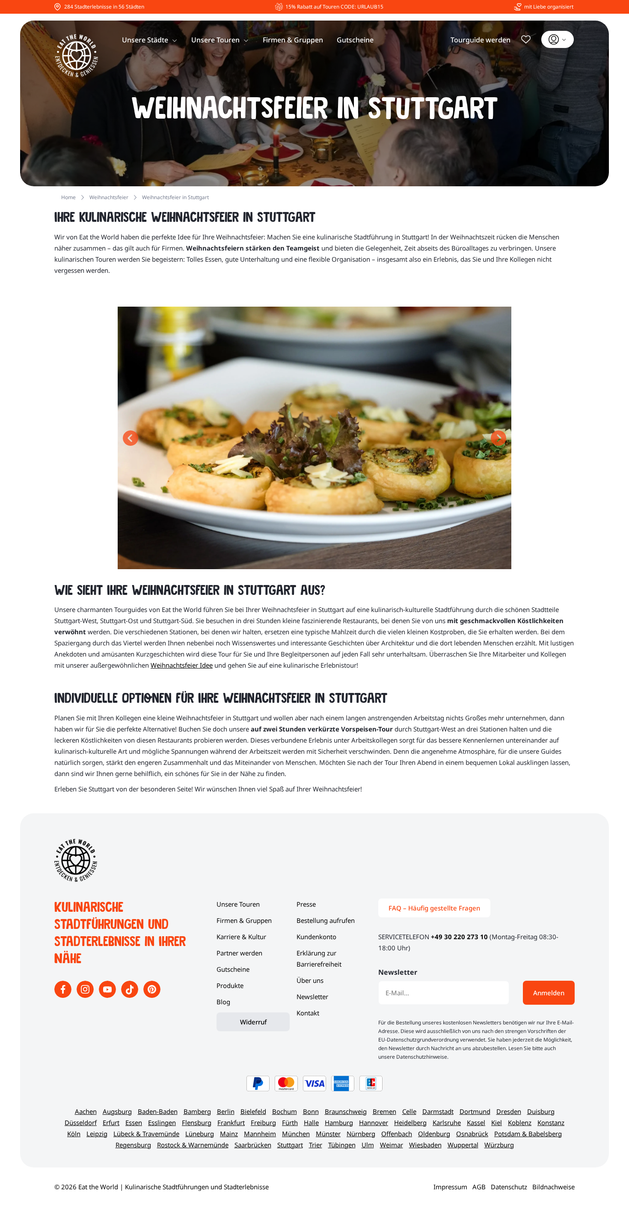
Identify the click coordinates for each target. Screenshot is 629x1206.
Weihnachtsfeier (108, 197)
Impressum (450, 1186)
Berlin (225, 1111)
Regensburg (133, 1144)
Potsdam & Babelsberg (528, 1133)
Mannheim (260, 1133)
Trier (315, 1144)
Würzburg (499, 1144)
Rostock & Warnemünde (192, 1144)
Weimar (391, 1144)
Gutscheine (355, 40)
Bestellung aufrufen (326, 920)
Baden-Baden (158, 1111)
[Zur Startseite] (76, 55)
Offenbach (396, 1133)
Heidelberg (410, 1122)
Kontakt (308, 1013)
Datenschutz (509, 1186)
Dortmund (475, 1111)
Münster (328, 1133)
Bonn (311, 1111)
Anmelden (548, 992)
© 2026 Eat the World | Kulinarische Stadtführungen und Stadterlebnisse (161, 1186)
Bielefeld (253, 1111)
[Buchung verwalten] (557, 39)
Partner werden (239, 953)
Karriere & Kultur (241, 936)
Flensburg (196, 1122)
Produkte (230, 985)
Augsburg (117, 1111)
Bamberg (197, 1111)
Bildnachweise (553, 1186)
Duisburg (541, 1111)
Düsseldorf (81, 1122)
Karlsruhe (447, 1122)
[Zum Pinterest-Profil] (151, 995)
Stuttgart (290, 1144)
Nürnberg (361, 1133)
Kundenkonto (316, 936)
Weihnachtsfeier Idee (182, 665)
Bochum (284, 1111)
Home (68, 197)
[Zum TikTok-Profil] (130, 995)
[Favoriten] (526, 39)
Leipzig (96, 1133)
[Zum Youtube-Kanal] (108, 995)
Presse (306, 904)
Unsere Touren (215, 40)
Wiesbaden (425, 1144)
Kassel (476, 1122)
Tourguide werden (480, 40)
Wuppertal (463, 1144)
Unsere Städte (145, 40)
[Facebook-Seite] (63, 995)
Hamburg (339, 1122)
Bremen (384, 1111)
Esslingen (162, 1122)
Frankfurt (231, 1122)
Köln (73, 1133)
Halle (311, 1122)
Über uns (310, 980)
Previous (130, 438)
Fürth (290, 1122)
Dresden (508, 1111)
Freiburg (263, 1122)
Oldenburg (434, 1133)
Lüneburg (199, 1133)
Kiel (496, 1122)
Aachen (86, 1111)
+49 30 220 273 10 (459, 936)
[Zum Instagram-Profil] (86, 995)
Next (498, 438)
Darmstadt (438, 1111)
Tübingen (342, 1144)
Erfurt (111, 1122)
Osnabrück (472, 1133)
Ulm (368, 1144)
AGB (479, 1186)
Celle (409, 1111)
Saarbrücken (252, 1144)
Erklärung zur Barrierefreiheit (319, 958)
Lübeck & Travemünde (146, 1133)
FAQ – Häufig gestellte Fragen (434, 908)
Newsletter (312, 996)
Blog (223, 1001)
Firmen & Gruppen (293, 40)
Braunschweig (346, 1111)
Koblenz (519, 1122)
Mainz (229, 1133)
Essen (133, 1122)
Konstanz (550, 1122)
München (296, 1133)
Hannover (373, 1122)
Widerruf (253, 1022)
